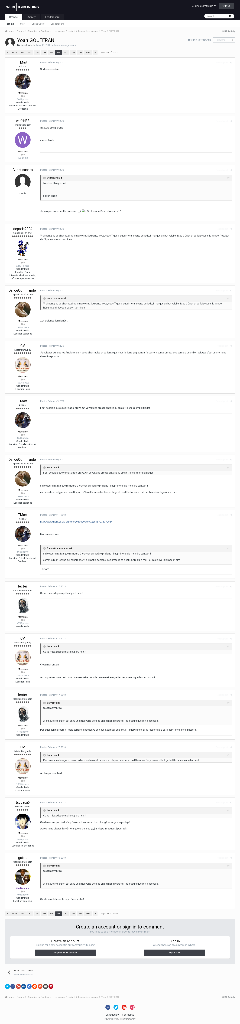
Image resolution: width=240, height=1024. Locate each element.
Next (88, 52)
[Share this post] (231, 62)
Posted (52, 62)
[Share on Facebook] (12, 986)
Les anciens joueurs (65, 45)
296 (58, 52)
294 (44, 52)
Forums (9, 23)
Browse (13, 17)
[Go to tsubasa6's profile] (23, 821)
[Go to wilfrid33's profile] (23, 140)
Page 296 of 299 (108, 52)
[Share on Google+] (18, 986)
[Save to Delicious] (29, 986)
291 (22, 52)
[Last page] (95, 52)
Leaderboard (57, 23)
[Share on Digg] (23, 986)
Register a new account (65, 952)
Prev (14, 52)
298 (72, 52)
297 (65, 52)
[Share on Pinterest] (50, 986)
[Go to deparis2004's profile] (23, 248)
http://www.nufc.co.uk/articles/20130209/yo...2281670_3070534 (76, 521)
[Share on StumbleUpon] (40, 986)
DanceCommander (22, 290)
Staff (22, 23)
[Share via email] (45, 986)
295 (51, 52)
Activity (31, 17)
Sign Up (226, 5)
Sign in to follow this (200, 39)
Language (112, 1014)
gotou (22, 858)
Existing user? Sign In (203, 6)
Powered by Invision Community (120, 1019)
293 (36, 52)
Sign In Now (174, 952)
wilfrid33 (23, 121)
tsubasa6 (23, 802)
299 (80, 52)
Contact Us (128, 1014)
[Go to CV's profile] (23, 365)
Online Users (38, 23)
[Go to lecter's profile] (23, 605)
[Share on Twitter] (7, 986)
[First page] (7, 52)
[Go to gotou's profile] (23, 877)
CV (22, 346)
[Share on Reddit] (34, 986)
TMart (22, 62)
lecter (22, 586)
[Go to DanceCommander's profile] (23, 309)
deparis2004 (22, 229)
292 (29, 52)
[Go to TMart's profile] (23, 81)
